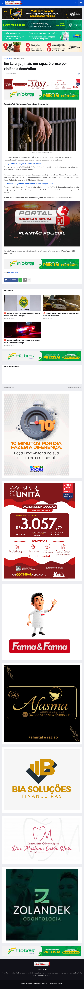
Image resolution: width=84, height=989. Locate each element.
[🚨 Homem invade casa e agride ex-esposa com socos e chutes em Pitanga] (22, 330)
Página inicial (8, 59)
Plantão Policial (19, 59)
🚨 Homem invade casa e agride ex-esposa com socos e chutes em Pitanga (22, 341)
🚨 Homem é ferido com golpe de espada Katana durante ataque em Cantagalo (22, 314)
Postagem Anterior (9, 387)
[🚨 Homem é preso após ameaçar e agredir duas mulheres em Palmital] (61, 303)
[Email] (25, 280)
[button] (2, 3)
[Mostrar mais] (29, 280)
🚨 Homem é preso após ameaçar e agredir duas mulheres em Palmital (61, 314)
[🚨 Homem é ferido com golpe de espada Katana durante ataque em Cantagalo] (22, 303)
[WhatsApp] (20, 280)
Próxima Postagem (74, 387)
